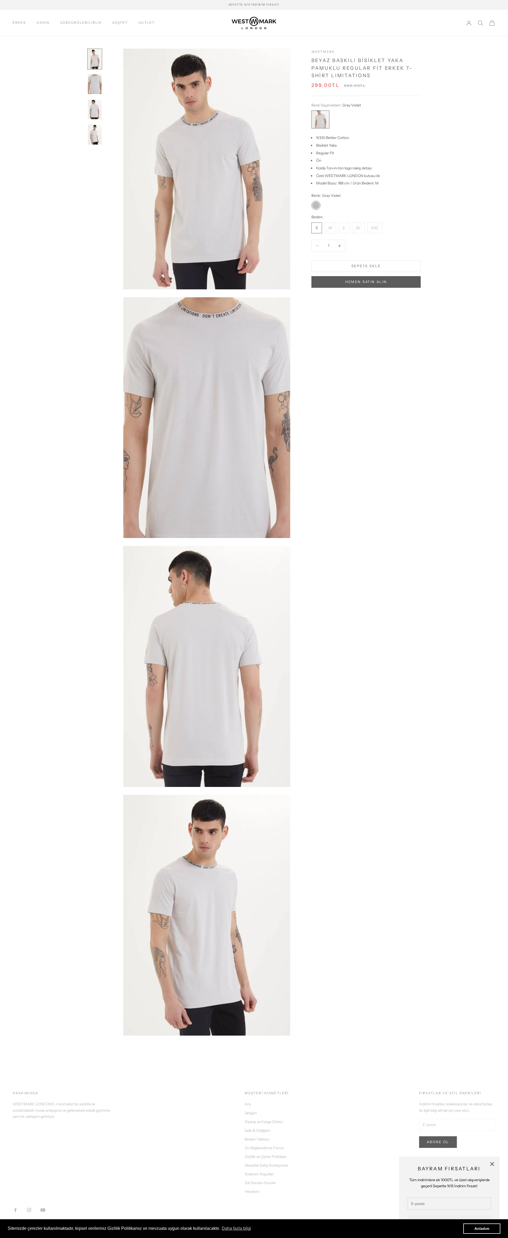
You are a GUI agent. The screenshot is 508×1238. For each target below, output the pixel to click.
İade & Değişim (257, 1130)
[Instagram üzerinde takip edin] (29, 1210)
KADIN (43, 23)
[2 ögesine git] (94, 84)
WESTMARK (323, 52)
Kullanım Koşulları (259, 1174)
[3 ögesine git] (94, 109)
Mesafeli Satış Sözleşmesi (266, 1165)
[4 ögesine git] (94, 134)
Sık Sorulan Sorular (260, 1182)
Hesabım (252, 1191)
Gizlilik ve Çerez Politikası (265, 1156)
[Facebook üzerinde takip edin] (15, 1210)
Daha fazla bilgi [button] (236, 1228)
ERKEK (19, 23)
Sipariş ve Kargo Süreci (264, 1121)
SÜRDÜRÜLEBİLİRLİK (81, 23)
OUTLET (146, 23)
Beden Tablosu (257, 1139)
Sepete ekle (366, 266)
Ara (248, 1104)
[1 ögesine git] (94, 59)
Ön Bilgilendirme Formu (264, 1148)
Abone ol (438, 1142)
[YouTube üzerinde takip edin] (43, 1210)
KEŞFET (120, 23)
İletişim (251, 1113)
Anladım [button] (481, 1228)
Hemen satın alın (366, 282)
